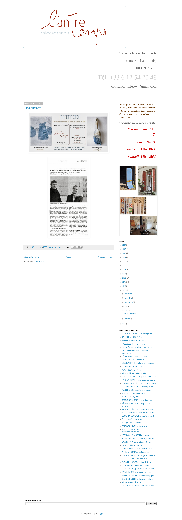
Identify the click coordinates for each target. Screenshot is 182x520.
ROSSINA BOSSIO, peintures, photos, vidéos (138, 363)
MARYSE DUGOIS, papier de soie (134, 394)
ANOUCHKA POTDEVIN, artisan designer (136, 462)
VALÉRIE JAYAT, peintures (131, 423)
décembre (128, 294)
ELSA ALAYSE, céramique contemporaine (137, 334)
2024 (124, 245)
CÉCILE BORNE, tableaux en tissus (134, 357)
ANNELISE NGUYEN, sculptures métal (135, 452)
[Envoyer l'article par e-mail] (67, 247)
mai (126, 306)
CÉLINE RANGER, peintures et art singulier (138, 469)
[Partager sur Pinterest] (81, 247)
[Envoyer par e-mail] (72, 247)
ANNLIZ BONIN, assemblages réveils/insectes (138, 347)
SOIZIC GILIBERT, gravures (132, 419)
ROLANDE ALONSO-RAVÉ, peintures (135, 337)
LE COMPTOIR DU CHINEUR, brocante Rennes (139, 383)
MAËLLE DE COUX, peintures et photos (136, 390)
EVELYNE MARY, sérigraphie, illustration (137, 442)
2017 (124, 274)
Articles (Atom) (39, 262)
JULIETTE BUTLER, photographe (134, 373)
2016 (124, 278)
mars (127, 310)
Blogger (100, 514)
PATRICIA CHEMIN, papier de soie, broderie (138, 380)
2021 (124, 257)
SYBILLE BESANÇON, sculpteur (133, 341)
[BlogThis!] (74, 247)
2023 (124, 249)
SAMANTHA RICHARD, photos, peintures (137, 472)
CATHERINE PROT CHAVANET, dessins (135, 466)
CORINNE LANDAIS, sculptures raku (135, 426)
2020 (124, 262)
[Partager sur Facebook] (79, 247)
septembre (129, 302)
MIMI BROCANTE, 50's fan (131, 370)
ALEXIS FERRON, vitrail (130, 397)
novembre (128, 298)
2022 (124, 253)
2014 (124, 286)
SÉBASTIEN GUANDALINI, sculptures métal (138, 416)
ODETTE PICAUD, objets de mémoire (135, 459)
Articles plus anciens (105, 257)
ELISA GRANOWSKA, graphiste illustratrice (138, 413)
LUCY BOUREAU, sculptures (132, 367)
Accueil (68, 257)
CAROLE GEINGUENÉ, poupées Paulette (137, 400)
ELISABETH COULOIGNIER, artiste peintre (137, 387)
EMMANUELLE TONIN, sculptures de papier (138, 476)
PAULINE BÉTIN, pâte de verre (133, 344)
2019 (124, 266)
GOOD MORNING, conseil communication (137, 449)
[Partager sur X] (76, 247)
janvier (127, 319)
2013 (124, 290)
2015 (124, 282)
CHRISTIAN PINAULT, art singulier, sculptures (139, 456)
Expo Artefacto (32, 107)
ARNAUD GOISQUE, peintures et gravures (137, 409)
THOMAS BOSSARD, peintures (133, 360)
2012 (124, 324)
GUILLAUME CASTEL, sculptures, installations (139, 377)
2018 (124, 270)
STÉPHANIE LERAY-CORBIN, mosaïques (136, 435)
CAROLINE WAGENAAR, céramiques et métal (138, 486)
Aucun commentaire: (56, 247)
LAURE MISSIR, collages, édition (134, 445)
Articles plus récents (31, 257)
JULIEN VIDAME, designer (131, 482)
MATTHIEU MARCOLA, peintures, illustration (138, 439)
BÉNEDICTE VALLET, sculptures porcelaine (137, 479)
